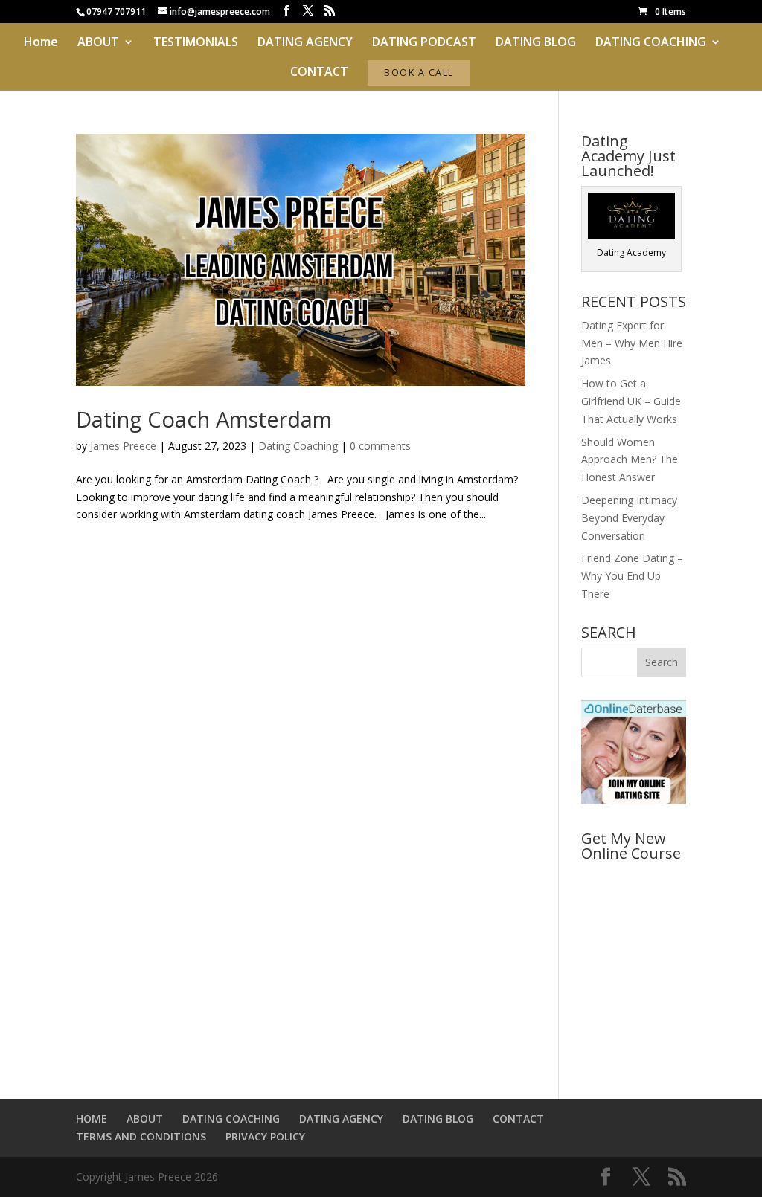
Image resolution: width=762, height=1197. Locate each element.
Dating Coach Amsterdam (204, 418)
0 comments (380, 446)
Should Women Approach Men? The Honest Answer (629, 460)
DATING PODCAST (424, 43)
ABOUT (98, 43)
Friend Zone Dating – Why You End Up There (632, 576)
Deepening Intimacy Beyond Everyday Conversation (629, 518)
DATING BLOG (536, 43)
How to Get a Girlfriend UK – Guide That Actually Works (631, 401)
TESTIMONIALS (195, 43)
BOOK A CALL (418, 72)
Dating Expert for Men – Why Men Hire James (631, 343)
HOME (91, 1119)
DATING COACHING (650, 43)
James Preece (123, 446)
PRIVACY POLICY (265, 1136)
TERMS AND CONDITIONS (141, 1136)
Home (41, 43)
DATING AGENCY (305, 43)
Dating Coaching (298, 446)
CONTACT (319, 73)
